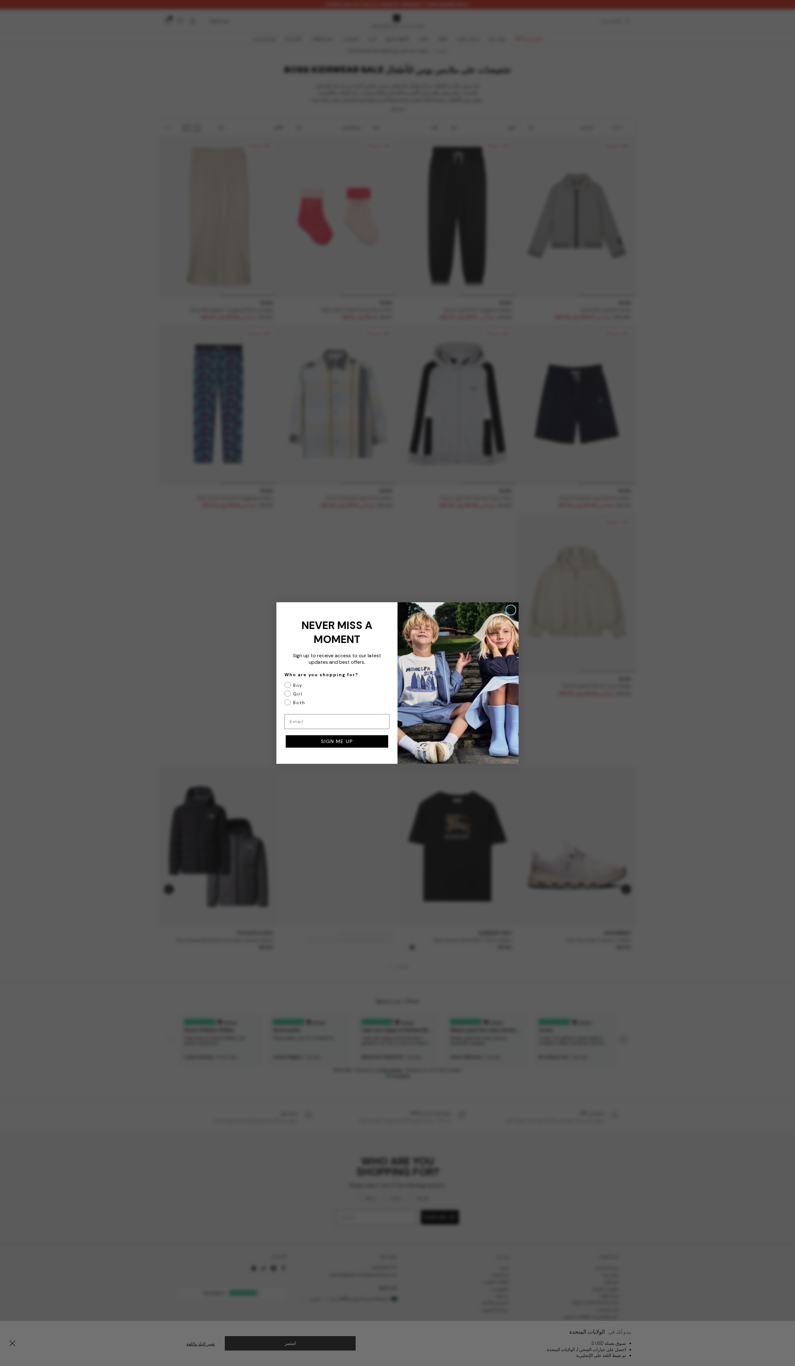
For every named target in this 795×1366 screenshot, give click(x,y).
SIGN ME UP (337, 741)
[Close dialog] (511, 610)
